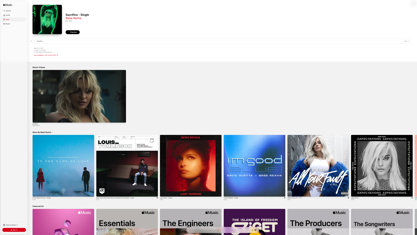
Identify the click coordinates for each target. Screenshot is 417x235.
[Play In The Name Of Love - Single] (35, 193)
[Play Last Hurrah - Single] (162, 193)
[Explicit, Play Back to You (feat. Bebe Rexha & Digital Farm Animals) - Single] (99, 193)
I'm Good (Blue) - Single (232, 136)
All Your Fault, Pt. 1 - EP (295, 136)
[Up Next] (252, 230)
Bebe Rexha (73, 18)
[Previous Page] (30, 166)
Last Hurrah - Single (167, 136)
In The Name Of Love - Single (43, 136)
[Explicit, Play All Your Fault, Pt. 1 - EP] (290, 193)
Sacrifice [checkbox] (40, 41)
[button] (14, 11)
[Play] (35, 120)
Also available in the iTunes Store (45, 55)
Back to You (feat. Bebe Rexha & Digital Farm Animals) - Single (117, 136)
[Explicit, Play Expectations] (353, 193)
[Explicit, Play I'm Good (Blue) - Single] (226, 193)
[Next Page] (414, 166)
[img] (7, 5)
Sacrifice (35, 124)
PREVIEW (404, 41)
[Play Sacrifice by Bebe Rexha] (35, 41)
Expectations (355, 136)
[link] (43, 132)
